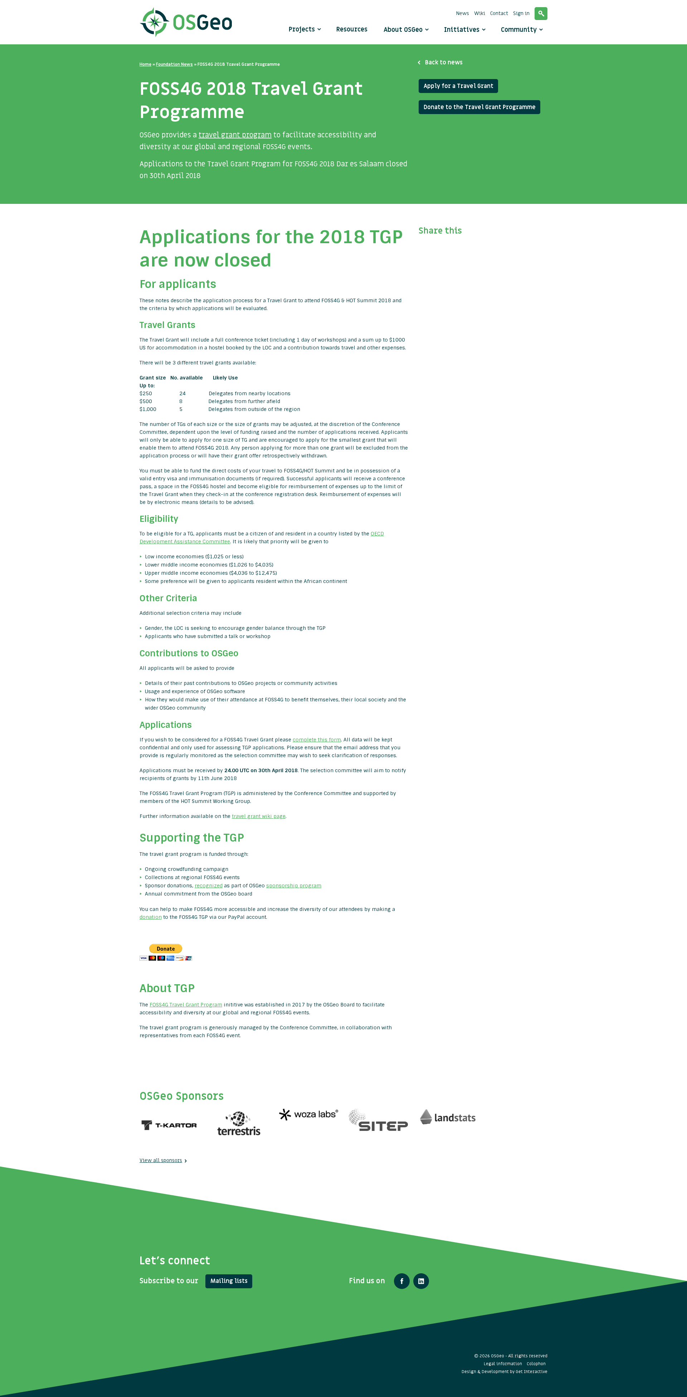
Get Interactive (531, 1371)
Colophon (536, 1364)
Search (541, 13)
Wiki (479, 13)
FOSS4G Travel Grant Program (186, 1004)
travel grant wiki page (259, 816)
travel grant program (235, 135)
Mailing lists (229, 1281)
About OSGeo (404, 30)
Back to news (444, 63)
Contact (499, 13)
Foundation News (174, 64)
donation (151, 917)
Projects (302, 29)
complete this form (317, 739)
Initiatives (462, 30)
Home (145, 64)
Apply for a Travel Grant (458, 86)
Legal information (503, 1364)
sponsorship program (293, 885)
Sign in (521, 13)
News (462, 13)
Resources (351, 29)
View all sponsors (161, 1160)
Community (520, 30)
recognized (209, 885)
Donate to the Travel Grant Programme (480, 107)
